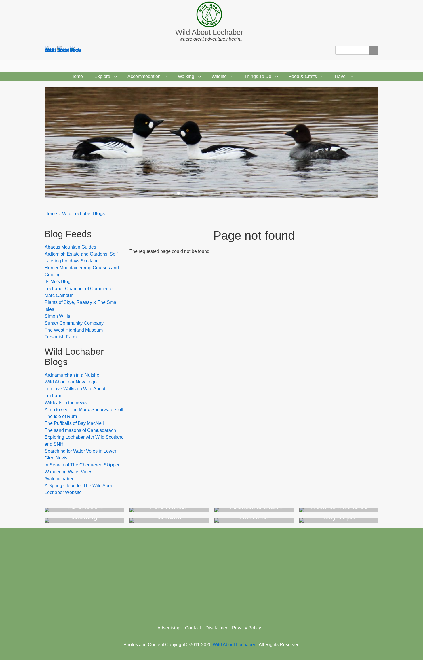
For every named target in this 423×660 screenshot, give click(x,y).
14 (251, 193)
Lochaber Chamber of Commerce (79, 288)
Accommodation (144, 76)
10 (224, 193)
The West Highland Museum (74, 330)
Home (76, 76)
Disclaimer (216, 627)
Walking (186, 76)
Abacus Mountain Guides (70, 247)
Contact (193, 627)
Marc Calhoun (59, 295)
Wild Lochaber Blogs (83, 213)
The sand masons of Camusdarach (80, 430)
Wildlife (219, 76)
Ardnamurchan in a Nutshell (73, 374)
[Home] (211, 14)
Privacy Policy (246, 627)
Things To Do (257, 76)
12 (238, 193)
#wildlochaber (59, 478)
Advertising (168, 627)
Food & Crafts (303, 76)
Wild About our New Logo (71, 381)
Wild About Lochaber (209, 32)
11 (231, 193)
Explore (102, 76)
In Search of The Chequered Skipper (82, 464)
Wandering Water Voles (68, 471)
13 (244, 193)
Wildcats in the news (66, 402)
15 (258, 193)
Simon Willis (57, 316)
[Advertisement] (211, 574)
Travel (340, 76)
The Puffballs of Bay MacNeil (74, 423)
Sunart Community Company (74, 323)
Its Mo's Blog (57, 281)
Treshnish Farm (61, 336)
